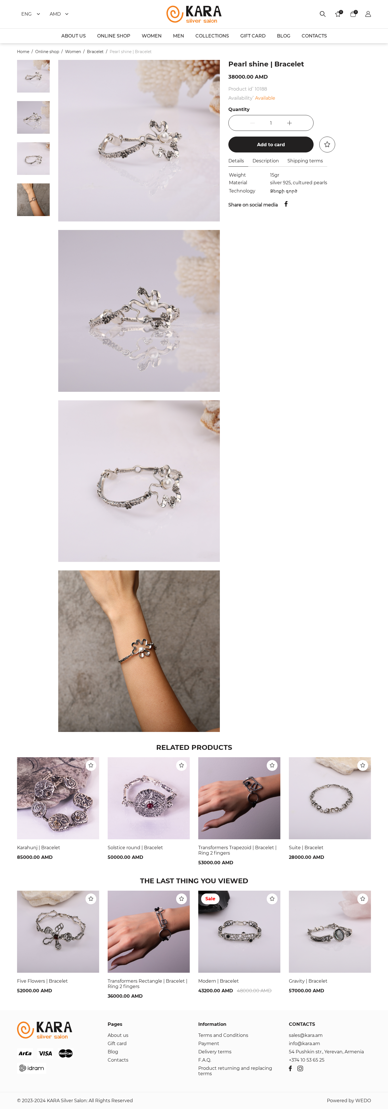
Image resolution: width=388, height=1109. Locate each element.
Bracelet (95, 51)
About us (118, 1035)
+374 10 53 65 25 (306, 1060)
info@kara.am (304, 1043)
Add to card (271, 144)
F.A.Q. (204, 1060)
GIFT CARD (253, 36)
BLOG (283, 36)
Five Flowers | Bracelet (42, 981)
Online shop (47, 51)
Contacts (118, 1060)
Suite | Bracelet (306, 847)
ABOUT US (73, 36)
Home (23, 51)
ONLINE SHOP (113, 36)
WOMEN (152, 36)
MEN (178, 36)
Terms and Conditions (223, 1035)
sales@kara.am (306, 1035)
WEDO (363, 1100)
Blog (113, 1051)
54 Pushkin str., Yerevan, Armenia (326, 1051)
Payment (208, 1043)
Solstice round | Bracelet (135, 847)
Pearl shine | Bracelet (131, 51)
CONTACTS (314, 36)
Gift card (117, 1043)
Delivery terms (214, 1051)
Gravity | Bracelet (308, 981)
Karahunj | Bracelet (38, 847)
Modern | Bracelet (218, 981)
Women (73, 51)
